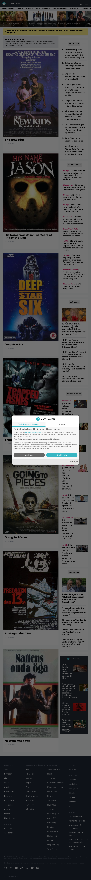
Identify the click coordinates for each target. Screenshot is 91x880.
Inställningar (29, 455)
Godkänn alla (62, 455)
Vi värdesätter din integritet (28, 424)
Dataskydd (74, 462)
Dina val (62, 424)
